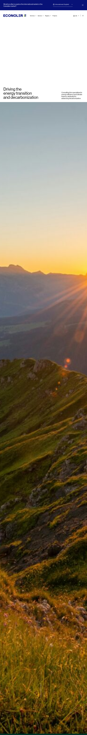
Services (32, 15)
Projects (55, 15)
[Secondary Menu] (83, 15)
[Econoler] (14, 15)
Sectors (40, 15)
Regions (47, 15)
